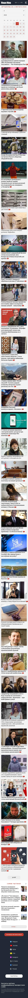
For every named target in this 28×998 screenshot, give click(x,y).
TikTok (14, 949)
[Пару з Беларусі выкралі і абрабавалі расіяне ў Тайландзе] (14, 271)
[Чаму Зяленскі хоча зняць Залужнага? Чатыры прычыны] (14, 812)
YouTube (15, 945)
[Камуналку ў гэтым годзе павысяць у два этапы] (14, 200)
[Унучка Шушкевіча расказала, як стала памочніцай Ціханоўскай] (14, 789)
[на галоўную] (6, 3)
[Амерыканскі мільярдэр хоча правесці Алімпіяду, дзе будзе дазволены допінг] (14, 78)
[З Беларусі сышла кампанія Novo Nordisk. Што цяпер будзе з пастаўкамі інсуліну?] (14, 545)
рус (22, 2)
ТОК (14, 953)
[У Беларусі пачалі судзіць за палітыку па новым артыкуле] (14, 471)
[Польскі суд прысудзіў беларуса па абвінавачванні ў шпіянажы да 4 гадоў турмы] (14, 615)
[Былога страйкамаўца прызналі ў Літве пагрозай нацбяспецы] (14, 663)
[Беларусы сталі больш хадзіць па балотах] (14, 569)
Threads (14, 969)
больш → (14, 926)
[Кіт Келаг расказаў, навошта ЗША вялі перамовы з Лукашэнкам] (14, 908)
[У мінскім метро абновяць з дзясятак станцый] (14, 124)
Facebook (15, 965)
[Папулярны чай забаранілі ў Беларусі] (14, 835)
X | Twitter (15, 961)
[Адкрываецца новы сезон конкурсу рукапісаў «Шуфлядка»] (14, 222)
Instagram (15, 957)
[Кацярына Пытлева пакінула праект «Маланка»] (14, 399)
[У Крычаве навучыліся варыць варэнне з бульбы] (14, 102)
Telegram (15, 941)
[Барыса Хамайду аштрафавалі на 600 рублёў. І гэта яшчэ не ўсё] (14, 448)
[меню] (26, 2)
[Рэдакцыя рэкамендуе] (26, 884)
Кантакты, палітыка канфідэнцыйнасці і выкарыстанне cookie (13, 985)
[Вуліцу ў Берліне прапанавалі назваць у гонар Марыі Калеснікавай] (14, 591)
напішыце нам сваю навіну (14, 934)
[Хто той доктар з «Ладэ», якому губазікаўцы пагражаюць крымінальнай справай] (14, 640)
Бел (16, 2)
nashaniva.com (16, 991)
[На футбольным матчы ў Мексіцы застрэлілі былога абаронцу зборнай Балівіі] (14, 148)
